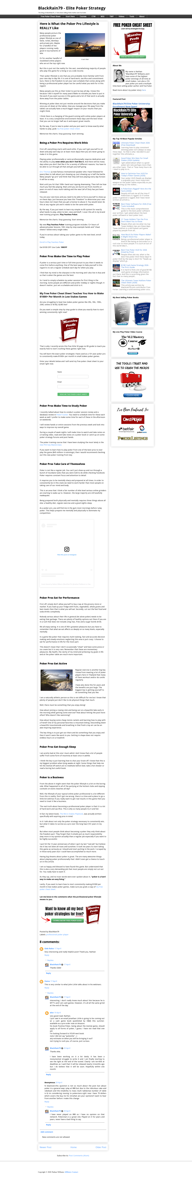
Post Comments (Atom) (79, 1155)
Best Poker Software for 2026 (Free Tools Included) (136, 205)
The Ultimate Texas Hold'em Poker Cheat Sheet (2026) (136, 281)
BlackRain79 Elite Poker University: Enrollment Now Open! (131, 105)
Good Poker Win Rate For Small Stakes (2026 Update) (134, 159)
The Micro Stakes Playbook (71, 814)
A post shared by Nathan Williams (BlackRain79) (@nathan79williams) (63, 584)
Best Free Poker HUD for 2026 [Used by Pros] (134, 251)
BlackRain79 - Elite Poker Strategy (72, 8)
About (141, 16)
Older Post (101, 1147)
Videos (121, 16)
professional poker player (57, 934)
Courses (83, 16)
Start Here (70, 16)
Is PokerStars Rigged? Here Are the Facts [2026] (136, 189)
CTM (94, 16)
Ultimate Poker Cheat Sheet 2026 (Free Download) (135, 144)
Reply (46, 955)
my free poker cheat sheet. (68, 128)
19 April (57, 1012)
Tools (132, 16)
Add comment (47, 1132)
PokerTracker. (62, 414)
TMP (112, 16)
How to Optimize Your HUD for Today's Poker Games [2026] (134, 174)
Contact (75, 1172)
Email (60, 382)
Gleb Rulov (49, 948)
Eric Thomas (45, 172)
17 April (58, 948)
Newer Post (45, 1147)
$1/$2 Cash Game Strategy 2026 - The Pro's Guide (135, 266)
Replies (50, 960)
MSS (102, 16)
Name (60, 372)
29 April (59, 1082)
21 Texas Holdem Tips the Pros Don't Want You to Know (134, 220)
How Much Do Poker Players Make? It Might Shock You (136, 235)
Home (73, 1147)
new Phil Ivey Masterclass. (51, 445)
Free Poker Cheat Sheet (50, 16)
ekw (52, 1012)
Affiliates (68, 1172)
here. (144, 90)
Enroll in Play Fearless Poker (52, 242)
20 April (67, 1048)
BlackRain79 (55, 964)
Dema (47, 981)
